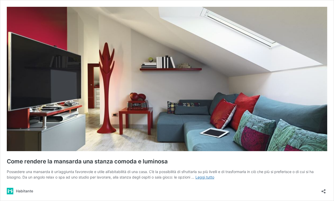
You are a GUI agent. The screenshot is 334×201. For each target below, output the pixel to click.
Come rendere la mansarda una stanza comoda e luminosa (87, 161)
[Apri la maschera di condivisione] (323, 190)
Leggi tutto (204, 177)
